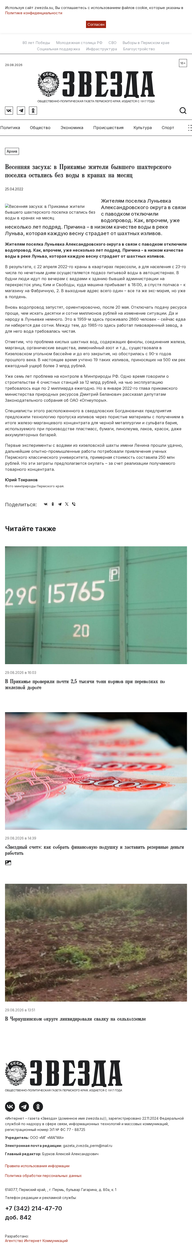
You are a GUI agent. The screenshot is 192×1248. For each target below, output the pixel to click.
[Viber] (74, 504)
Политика (10, 127)
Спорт (168, 127)
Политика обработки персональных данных (43, 1175)
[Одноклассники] (53, 504)
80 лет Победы (36, 43)
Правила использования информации (37, 1166)
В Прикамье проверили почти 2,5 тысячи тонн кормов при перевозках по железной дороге (85, 685)
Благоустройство (139, 49)
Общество (40, 127)
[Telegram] (60, 504)
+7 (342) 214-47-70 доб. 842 (33, 1213)
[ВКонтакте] (46, 504)
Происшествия (108, 127)
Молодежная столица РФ (79, 43)
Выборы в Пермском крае (146, 43)
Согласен (96, 24)
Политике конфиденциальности (33, 13)
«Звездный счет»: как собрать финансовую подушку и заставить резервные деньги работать (94, 851)
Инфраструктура (101, 49)
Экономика (71, 127)
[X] (67, 504)
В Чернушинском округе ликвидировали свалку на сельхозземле (75, 1020)
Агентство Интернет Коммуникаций (36, 1240)
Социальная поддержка (58, 49)
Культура (143, 127)
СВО (112, 43)
